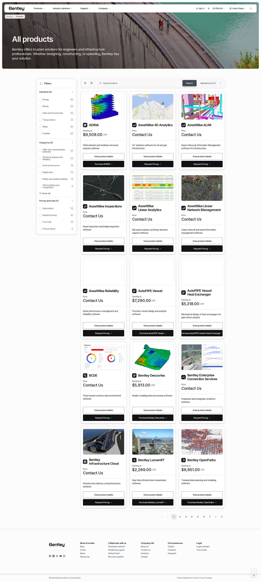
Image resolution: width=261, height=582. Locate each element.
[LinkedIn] (53, 556)
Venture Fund (113, 553)
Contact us (145, 550)
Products (38, 8)
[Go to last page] (221, 516)
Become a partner (116, 557)
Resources (85, 557)
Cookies (208, 578)
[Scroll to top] (254, 570)
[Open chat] (254, 575)
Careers (144, 557)
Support (84, 8)
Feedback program (116, 550)
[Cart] (208, 8)
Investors (145, 553)
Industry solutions (61, 8)
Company (103, 8)
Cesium (171, 546)
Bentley (10, 16)
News (82, 553)
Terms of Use (198, 578)
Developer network (116, 546)
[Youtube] (61, 556)
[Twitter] (57, 556)
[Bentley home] (17, 9)
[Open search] (250, 8)
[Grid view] (85, 83)
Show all (46, 193)
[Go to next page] (215, 516)
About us (144, 546)
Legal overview (203, 546)
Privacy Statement (184, 578)
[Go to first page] (162, 516)
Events (83, 550)
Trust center (201, 550)
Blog (82, 546)
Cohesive (172, 550)
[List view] (92, 83)
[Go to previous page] (168, 516)
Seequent (172, 553)
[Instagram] (64, 556)
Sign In (201, 8)
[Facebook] (50, 556)
